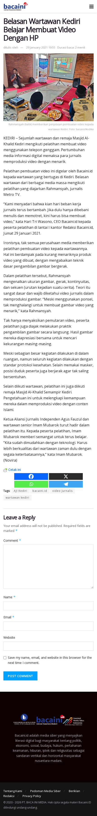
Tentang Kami (12, 791)
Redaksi (8, 796)
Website (9, 637)
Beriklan (74, 791)
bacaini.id (39, 491)
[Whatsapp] (31, 484)
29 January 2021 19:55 (40, 47)
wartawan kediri (17, 497)
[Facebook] (31, 476)
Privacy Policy (32, 796)
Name (9, 597)
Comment (12, 540)
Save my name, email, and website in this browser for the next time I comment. (50, 660)
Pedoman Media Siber (45, 791)
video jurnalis (62, 491)
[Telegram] (66, 484)
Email (8, 617)
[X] (66, 476)
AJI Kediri (20, 491)
